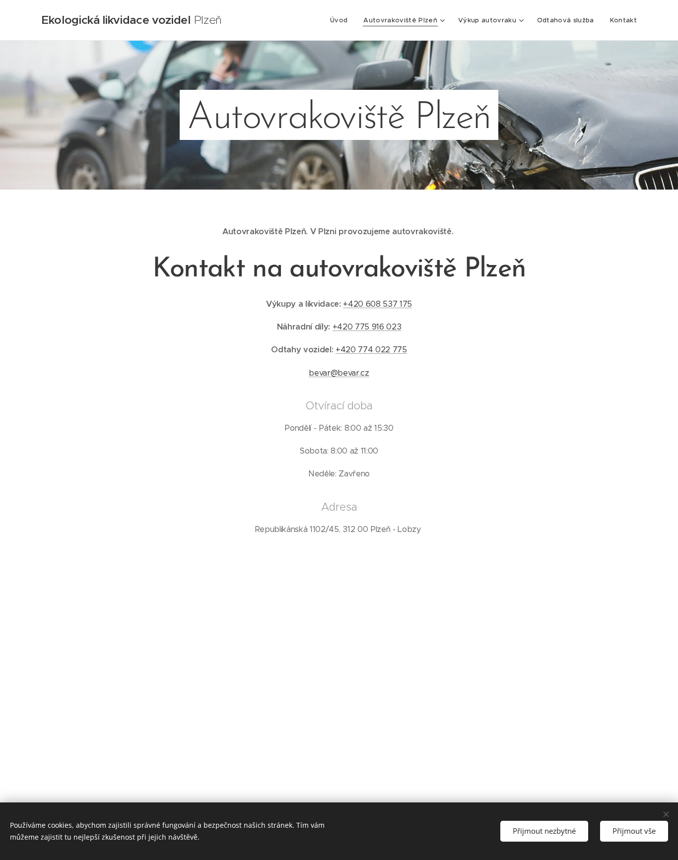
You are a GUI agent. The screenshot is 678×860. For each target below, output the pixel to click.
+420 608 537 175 (377, 304)
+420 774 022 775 (371, 349)
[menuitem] (341, 20)
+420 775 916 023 (367, 327)
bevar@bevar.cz (339, 373)
